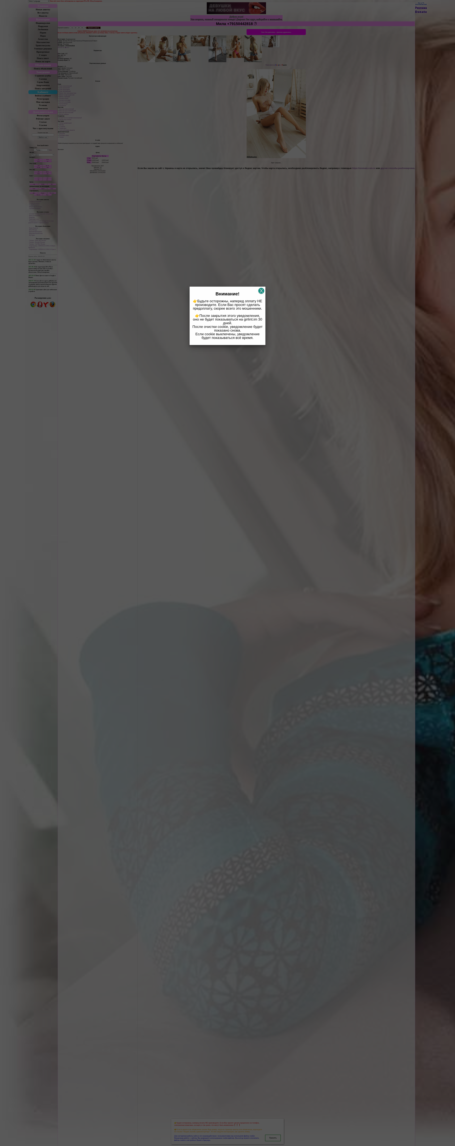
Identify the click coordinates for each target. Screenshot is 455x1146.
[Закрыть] (261, 291)
